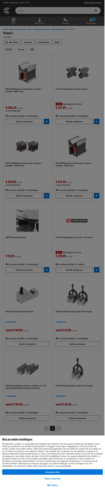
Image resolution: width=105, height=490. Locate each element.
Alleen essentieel (53, 478)
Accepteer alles (52, 472)
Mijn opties (52, 485)
